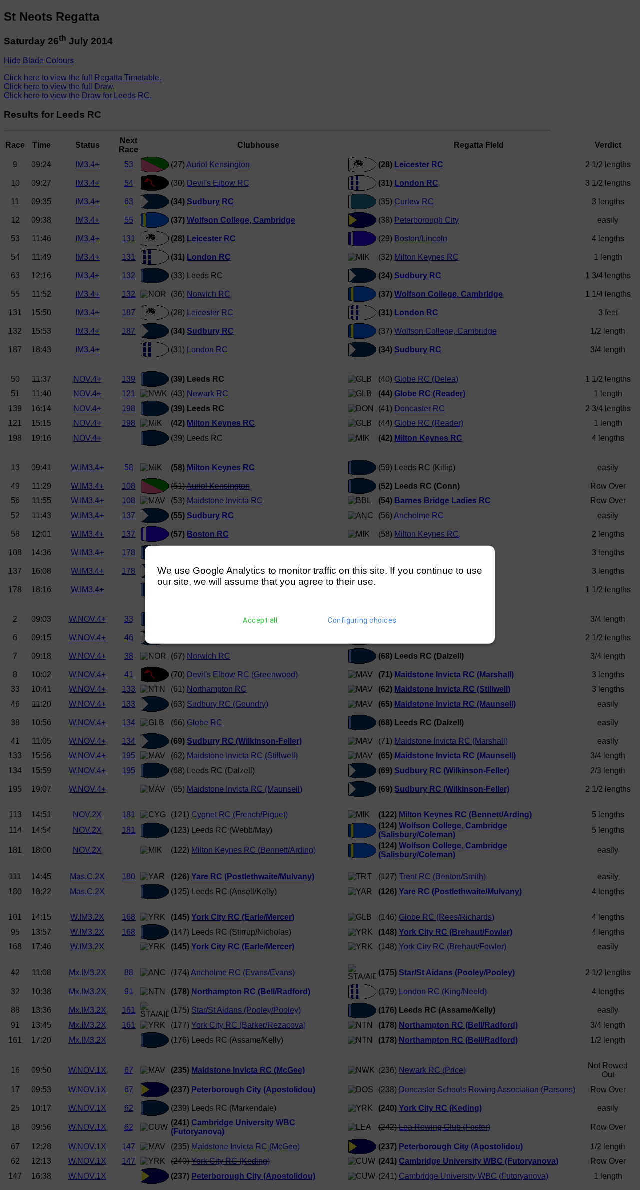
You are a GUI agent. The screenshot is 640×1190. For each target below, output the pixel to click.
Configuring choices (362, 620)
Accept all (260, 620)
